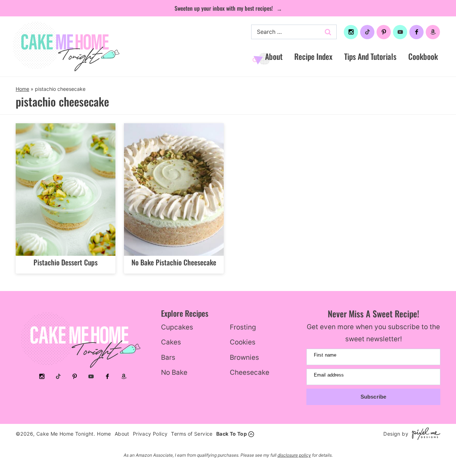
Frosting (243, 327)
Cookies (242, 342)
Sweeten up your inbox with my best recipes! (224, 8)
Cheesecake (249, 372)
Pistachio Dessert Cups (65, 262)
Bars (168, 357)
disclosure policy (294, 455)
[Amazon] (433, 32)
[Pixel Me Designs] (424, 433)
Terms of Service (191, 434)
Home (22, 89)
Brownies (244, 357)
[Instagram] (351, 32)
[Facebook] (416, 32)
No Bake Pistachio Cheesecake (173, 262)
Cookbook (423, 56)
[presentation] (65, 189)
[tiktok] (367, 32)
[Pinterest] (384, 32)
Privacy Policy (150, 434)
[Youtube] (400, 32)
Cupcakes (177, 327)
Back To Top (231, 434)
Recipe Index (313, 56)
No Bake (174, 372)
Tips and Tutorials (370, 56)
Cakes (171, 342)
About (274, 56)
